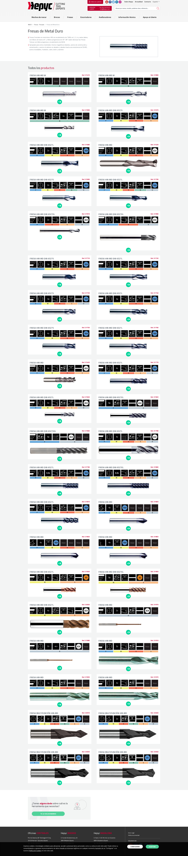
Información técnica (127, 17)
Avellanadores (105, 17)
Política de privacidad (133, 835)
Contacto (147, 1)
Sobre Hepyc (128, 1)
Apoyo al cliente (149, 17)
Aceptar (152, 846)
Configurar (135, 846)
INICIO (30, 25)
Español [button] (155, 1)
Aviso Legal (131, 833)
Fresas (70, 17)
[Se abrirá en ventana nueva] (106, 2)
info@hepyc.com (105, 9)
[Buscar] (158, 8)
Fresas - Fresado (39, 25)
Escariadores (85, 17)
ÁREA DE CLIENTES (96, 2)
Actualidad (139, 1)
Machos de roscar (39, 17)
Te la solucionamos (48, 814)
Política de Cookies (35, 850)
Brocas (57, 17)
